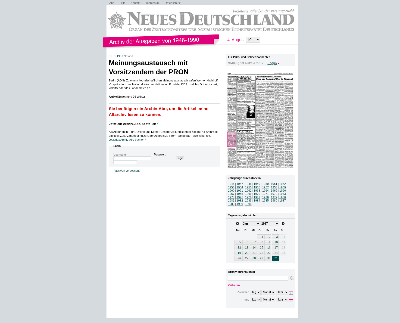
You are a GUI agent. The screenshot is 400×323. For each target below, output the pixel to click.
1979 (274, 197)
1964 (265, 190)
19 (239, 253)
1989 (240, 204)
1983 (248, 200)
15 (261, 247)
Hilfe (122, 3)
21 (254, 253)
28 (254, 258)
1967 (231, 194)
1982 (240, 200)
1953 (231, 187)
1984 (257, 200)
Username (120, 154)
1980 (282, 197)
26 (239, 258)
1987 (282, 200)
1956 (257, 187)
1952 (282, 184)
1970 (257, 194)
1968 (240, 194)
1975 (240, 197)
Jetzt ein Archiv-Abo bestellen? (133, 124)
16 (269, 247)
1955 (248, 187)
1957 (265, 187)
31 (276, 258)
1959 (282, 187)
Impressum (152, 3)
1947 (240, 184)
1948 (248, 184)
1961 (240, 190)
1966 (282, 190)
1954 (240, 187)
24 (276, 253)
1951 (274, 184)
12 (239, 247)
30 (269, 258)
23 (269, 253)
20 (246, 253)
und (246, 299)
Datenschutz (173, 3)
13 (246, 247)
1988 (231, 204)
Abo (111, 3)
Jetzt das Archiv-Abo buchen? (127, 139)
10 (276, 242)
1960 (231, 190)
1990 (248, 204)
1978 (265, 197)
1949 (257, 184)
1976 (248, 197)
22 (261, 253)
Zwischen (243, 292)
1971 (265, 194)
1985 (265, 200)
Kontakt (135, 3)
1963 (257, 190)
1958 (274, 187)
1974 (231, 197)
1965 (274, 190)
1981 (231, 200)
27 (246, 258)
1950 (265, 184)
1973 (282, 194)
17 (276, 247)
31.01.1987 (116, 56)
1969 (248, 194)
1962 (248, 190)
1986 (274, 200)
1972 (274, 194)
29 (261, 258)
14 (254, 247)
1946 (231, 184)
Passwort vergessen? (127, 170)
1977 (257, 197)
